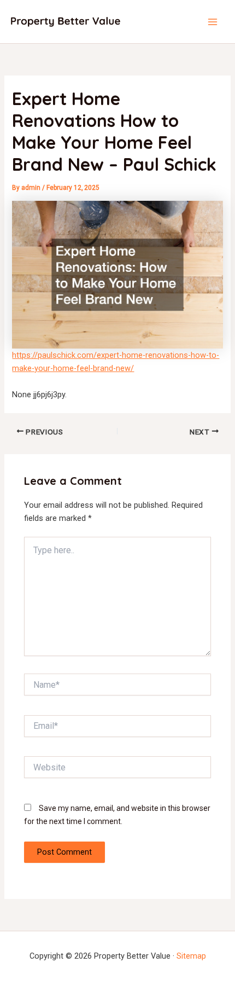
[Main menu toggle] (212, 21)
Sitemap (191, 956)
